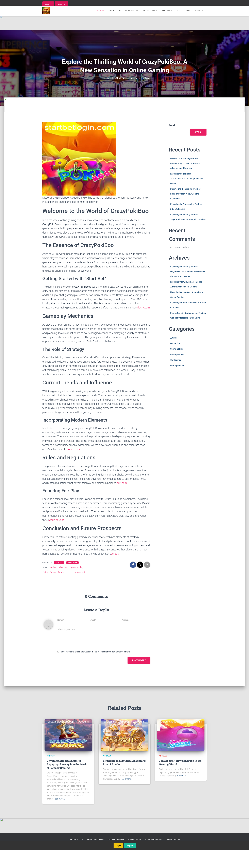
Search (172, 125)
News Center (173, 839)
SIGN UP (61, 4)
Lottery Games (150, 11)
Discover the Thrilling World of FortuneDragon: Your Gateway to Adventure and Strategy (185, 163)
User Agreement (183, 11)
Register (130, 846)
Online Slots (115, 11)
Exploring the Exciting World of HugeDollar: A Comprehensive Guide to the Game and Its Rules (188, 271)
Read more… (59, 799)
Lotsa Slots (73, 449)
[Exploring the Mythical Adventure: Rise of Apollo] (124, 735)
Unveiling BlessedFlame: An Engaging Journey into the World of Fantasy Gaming (67, 764)
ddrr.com (122, 482)
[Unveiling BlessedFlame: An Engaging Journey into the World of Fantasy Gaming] (68, 735)
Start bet (101, 11)
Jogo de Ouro (56, 519)
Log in (118, 846)
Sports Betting (132, 11)
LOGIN (48, 4)
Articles (199, 11)
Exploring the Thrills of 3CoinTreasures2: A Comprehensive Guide (186, 179)
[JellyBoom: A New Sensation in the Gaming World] (180, 735)
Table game (72, 562)
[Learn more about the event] (124, 23)
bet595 (115, 553)
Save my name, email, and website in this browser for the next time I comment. (95, 652)
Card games (166, 11)
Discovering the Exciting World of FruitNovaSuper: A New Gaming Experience (185, 194)
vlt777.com (143, 307)
